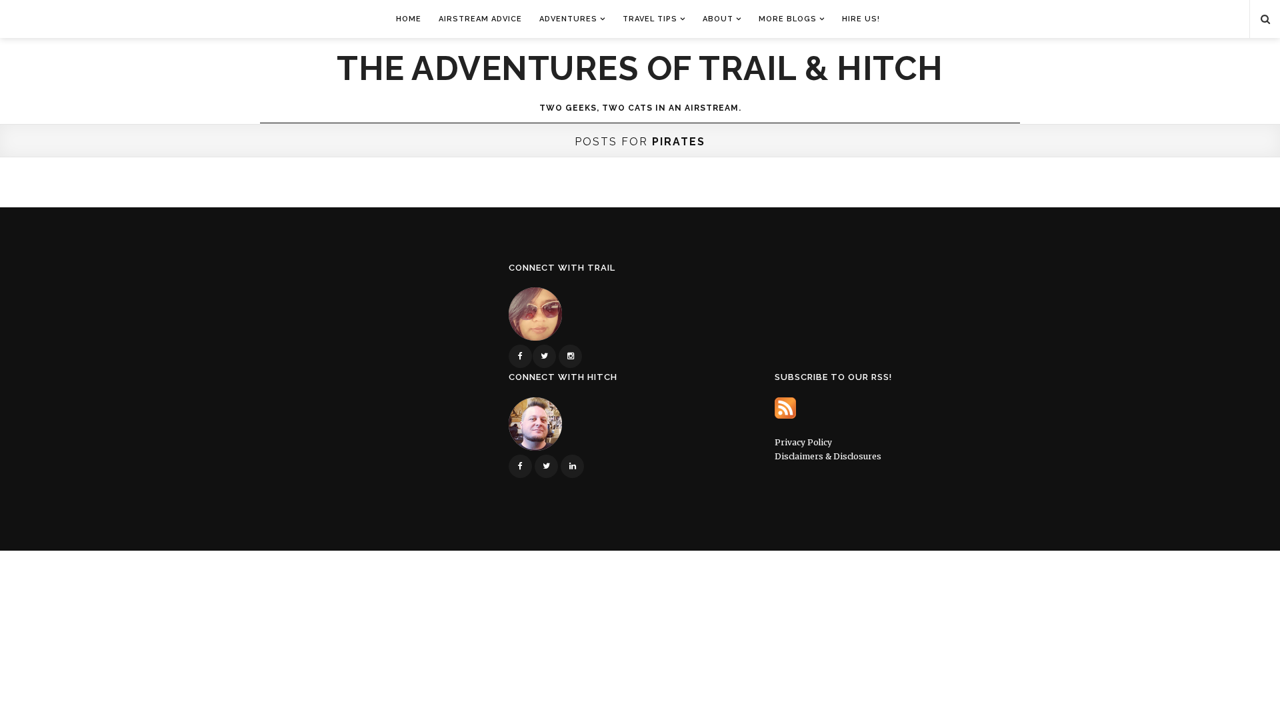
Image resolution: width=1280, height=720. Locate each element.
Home (408, 19)
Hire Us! (861, 19)
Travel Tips (650, 19)
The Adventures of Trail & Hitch (640, 68)
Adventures (568, 19)
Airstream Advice (480, 19)
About (718, 19)
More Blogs (788, 19)
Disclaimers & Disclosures (828, 456)
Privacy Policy (803, 442)
